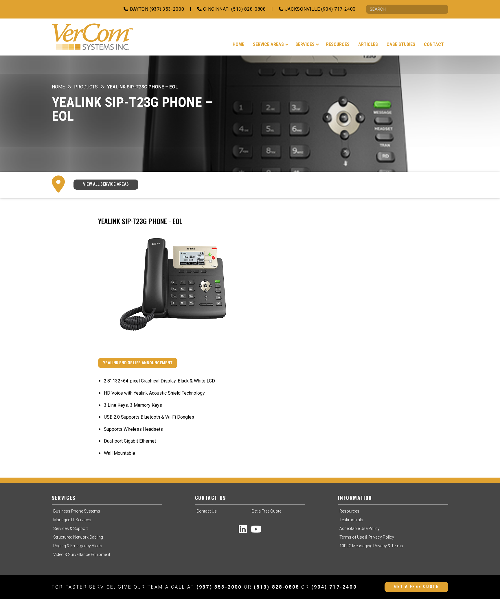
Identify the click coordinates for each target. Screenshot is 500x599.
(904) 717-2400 (334, 587)
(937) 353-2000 (219, 587)
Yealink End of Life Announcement (137, 362)
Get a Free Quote (266, 511)
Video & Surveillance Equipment (81, 554)
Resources (349, 511)
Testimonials (351, 519)
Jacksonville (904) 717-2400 (320, 9)
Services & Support (70, 528)
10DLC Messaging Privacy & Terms (371, 545)
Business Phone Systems (76, 511)
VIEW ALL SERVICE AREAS (106, 184)
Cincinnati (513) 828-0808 (234, 9)
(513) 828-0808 (276, 587)
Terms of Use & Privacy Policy (366, 537)
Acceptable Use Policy (359, 528)
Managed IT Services (72, 519)
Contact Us (206, 511)
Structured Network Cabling (78, 537)
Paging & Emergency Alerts (77, 545)
